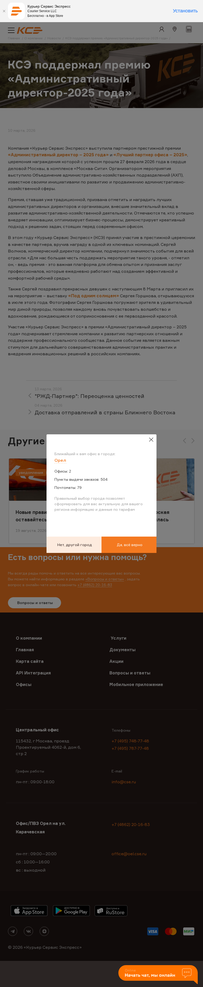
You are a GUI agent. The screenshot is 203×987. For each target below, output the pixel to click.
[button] (158, 975)
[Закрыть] (4, 11)
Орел (60, 460)
